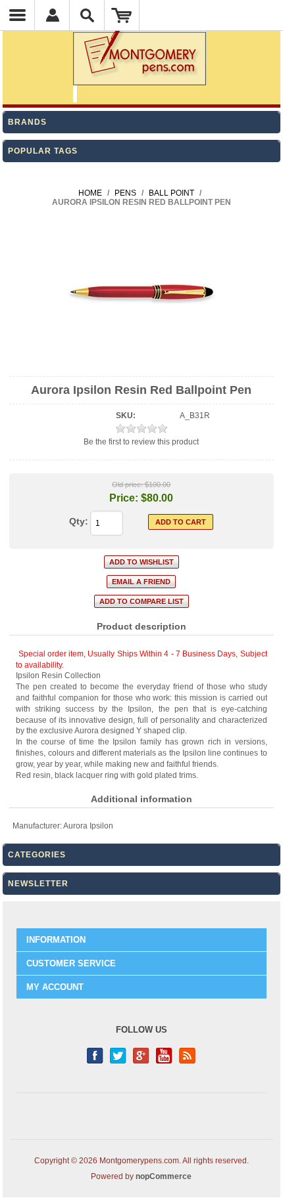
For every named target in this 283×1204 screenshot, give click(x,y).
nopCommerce (164, 1176)
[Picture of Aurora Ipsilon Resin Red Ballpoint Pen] (141, 365)
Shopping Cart (122, 15)
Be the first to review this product (141, 441)
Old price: (127, 484)
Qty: (78, 521)
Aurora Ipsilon (88, 825)
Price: (123, 498)
